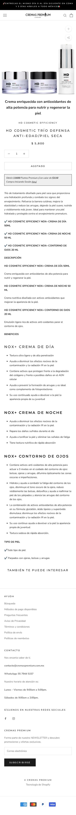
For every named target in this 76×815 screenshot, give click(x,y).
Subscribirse (20, 762)
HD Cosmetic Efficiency (38, 122)
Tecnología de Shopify (38, 784)
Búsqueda (9, 603)
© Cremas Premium (38, 780)
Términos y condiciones (17, 626)
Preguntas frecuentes (16, 615)
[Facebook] (5, 718)
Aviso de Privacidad (15, 621)
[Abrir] (5, 15)
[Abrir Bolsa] (71, 15)
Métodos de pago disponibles (20, 609)
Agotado (38, 166)
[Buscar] (65, 15)
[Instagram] (13, 718)
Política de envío (13, 632)
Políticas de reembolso (16, 638)
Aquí (34, 181)
